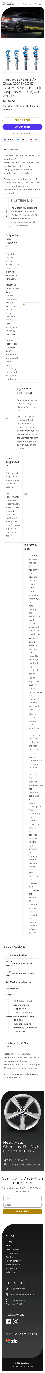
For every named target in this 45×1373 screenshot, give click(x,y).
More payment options (22, 133)
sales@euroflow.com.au (22, 1295)
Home (9, 1242)
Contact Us (12, 1253)
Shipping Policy (14, 1268)
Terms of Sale (13, 1264)
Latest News (13, 1249)
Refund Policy (13, 1261)
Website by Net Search (23, 1366)
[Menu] (40, 3)
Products (11, 1257)
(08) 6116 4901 (17, 1289)
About (9, 1245)
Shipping (20, 106)
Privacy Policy (13, 1272)
